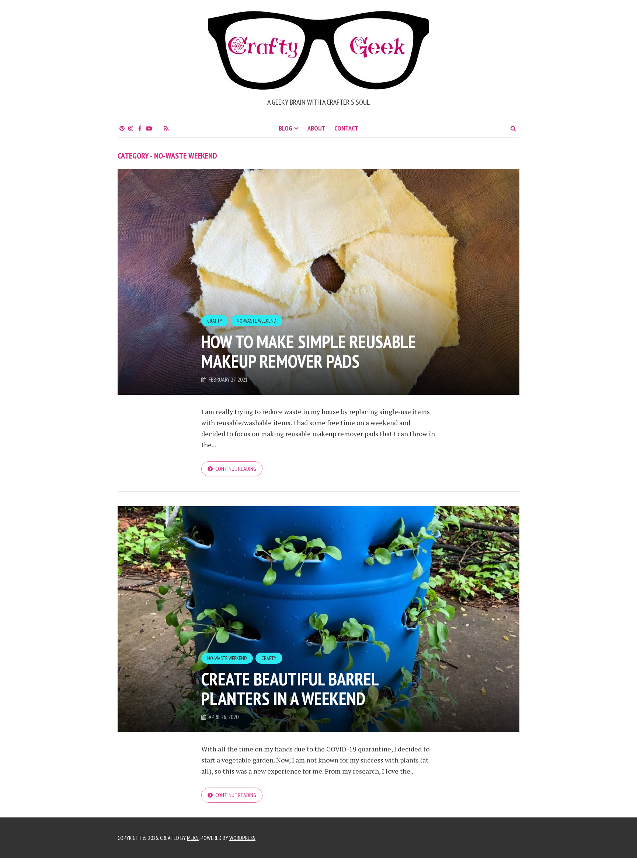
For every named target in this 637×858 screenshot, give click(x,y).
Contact (346, 128)
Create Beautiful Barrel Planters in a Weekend (289, 688)
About (316, 128)
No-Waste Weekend (256, 320)
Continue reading (235, 468)
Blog (285, 128)
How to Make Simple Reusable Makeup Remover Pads (308, 351)
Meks (193, 837)
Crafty (214, 320)
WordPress (242, 837)
